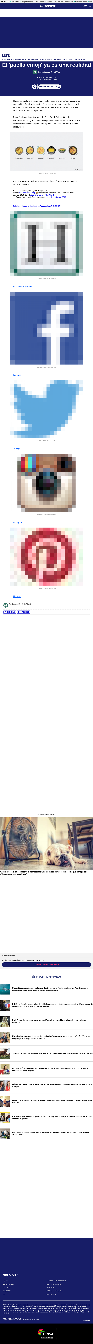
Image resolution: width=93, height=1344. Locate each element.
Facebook (17, 375)
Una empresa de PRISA (46, 1332)
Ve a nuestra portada (22, 286)
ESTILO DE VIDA (51, 60)
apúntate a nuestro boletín (46, 965)
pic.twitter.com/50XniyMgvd (42, 195)
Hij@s (59, 60)
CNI (36, 2)
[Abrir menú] (3, 6)
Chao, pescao (58, 2)
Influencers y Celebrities (37, 60)
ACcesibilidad (51, 1294)
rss (4, 1294)
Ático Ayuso (69, 2)
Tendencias (10, 612)
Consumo (18, 60)
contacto (6, 1287)
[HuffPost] (10, 1274)
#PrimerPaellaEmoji (27, 193)
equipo (5, 1281)
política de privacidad (54, 1291)
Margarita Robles (27, 2)
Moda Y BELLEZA (74, 60)
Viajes (24, 60)
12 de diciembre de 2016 (56, 197)
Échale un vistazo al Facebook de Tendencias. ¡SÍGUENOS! (37, 206)
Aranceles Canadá (46, 2)
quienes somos (8, 1284)
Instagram (17, 522)
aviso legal (50, 1287)
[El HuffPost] (48, 6)
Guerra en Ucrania (81, 2)
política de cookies (53, 1284)
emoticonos (23, 612)
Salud (4, 60)
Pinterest (17, 596)
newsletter (7, 1291)
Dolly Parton (15, 2)
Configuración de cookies (56, 1281)
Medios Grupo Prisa (46, 1337)
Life (6, 55)
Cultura (65, 60)
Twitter (16, 449)
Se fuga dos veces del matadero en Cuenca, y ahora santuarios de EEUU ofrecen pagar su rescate (52, 1053)
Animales (10, 60)
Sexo (83, 60)
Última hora (84, 6)
